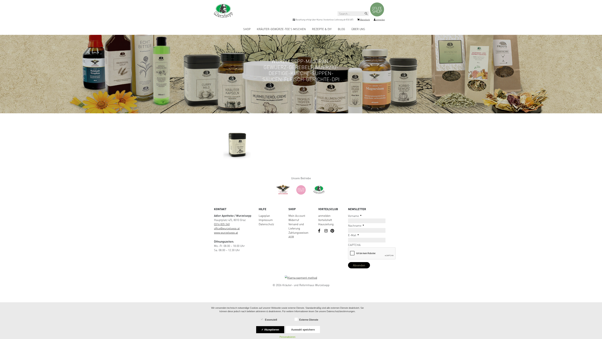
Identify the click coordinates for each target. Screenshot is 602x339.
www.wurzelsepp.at (226, 232)
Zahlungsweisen (298, 232)
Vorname (355, 216)
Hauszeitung (326, 224)
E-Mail (353, 235)
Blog (341, 29)
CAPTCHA (354, 245)
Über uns (358, 29)
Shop (247, 29)
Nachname (356, 225)
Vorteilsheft (325, 220)
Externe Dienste (308, 319)
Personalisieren (287, 337)
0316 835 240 (222, 224)
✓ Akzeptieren (270, 329)
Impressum (266, 220)
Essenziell (271, 319)
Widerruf (293, 220)
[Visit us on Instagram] (326, 231)
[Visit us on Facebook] (320, 231)
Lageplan (264, 215)
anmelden (324, 215)
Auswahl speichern (303, 329)
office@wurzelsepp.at (227, 228)
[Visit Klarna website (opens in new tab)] (301, 278)
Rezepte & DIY (322, 29)
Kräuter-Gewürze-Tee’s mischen (281, 29)
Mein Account (296, 215)
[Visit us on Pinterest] (332, 231)
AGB (291, 237)
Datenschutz (266, 224)
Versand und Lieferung (296, 226)
